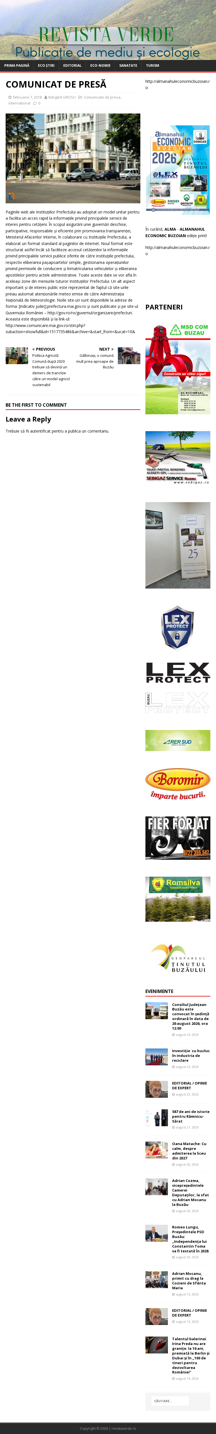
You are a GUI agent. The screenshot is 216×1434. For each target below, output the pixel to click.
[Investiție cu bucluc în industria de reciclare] (156, 1062)
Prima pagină (16, 65)
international (19, 103)
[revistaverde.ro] (108, 56)
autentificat (40, 431)
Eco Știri (46, 65)
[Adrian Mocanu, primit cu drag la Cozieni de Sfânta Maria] (156, 1285)
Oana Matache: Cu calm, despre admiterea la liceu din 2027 (189, 1151)
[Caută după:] (170, 1401)
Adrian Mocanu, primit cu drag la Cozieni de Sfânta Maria (189, 1280)
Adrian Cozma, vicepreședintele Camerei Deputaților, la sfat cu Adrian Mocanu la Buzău (190, 1192)
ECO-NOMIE (100, 65)
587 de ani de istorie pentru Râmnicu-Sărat (191, 1116)
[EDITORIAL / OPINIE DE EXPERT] (156, 1094)
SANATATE (128, 65)
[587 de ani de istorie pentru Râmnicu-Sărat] (156, 1122)
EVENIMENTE (159, 991)
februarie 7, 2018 (27, 97)
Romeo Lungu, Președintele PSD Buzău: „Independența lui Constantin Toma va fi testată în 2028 (190, 1238)
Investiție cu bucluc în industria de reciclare (191, 1055)
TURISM (152, 65)
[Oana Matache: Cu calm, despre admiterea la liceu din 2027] (156, 1155)
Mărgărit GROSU (62, 97)
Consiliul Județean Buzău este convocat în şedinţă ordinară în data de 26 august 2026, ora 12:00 (190, 1016)
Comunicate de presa (102, 97)
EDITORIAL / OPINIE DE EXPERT (189, 1085)
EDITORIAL (72, 65)
